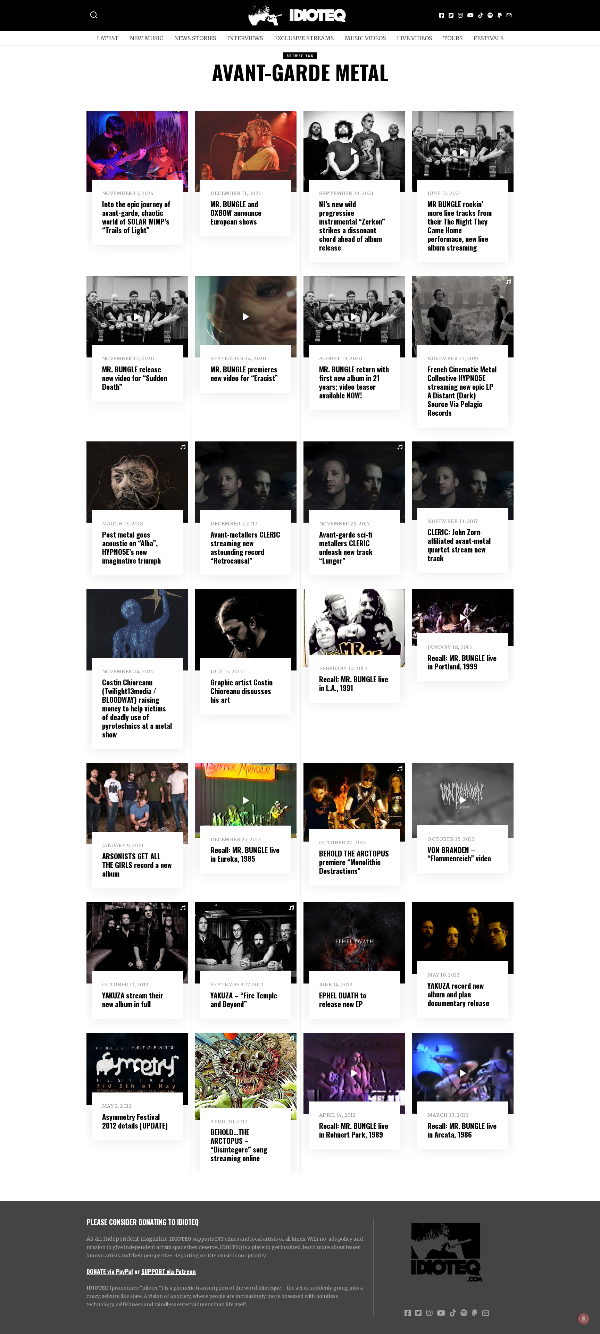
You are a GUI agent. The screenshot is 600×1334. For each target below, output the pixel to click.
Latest (108, 38)
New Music (146, 38)
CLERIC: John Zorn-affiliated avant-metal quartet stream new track (459, 544)
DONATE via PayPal (109, 1271)
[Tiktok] (480, 15)
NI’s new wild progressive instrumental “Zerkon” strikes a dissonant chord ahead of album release (352, 226)
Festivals (488, 38)
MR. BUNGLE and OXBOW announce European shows (235, 213)
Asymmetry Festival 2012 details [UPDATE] (135, 1121)
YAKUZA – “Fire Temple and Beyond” (243, 999)
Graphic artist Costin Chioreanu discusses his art (241, 691)
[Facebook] (442, 15)
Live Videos (414, 38)
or (137, 1271)
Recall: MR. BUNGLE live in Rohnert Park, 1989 (353, 1130)
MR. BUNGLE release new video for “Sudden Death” (134, 378)
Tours (452, 38)
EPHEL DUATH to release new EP (342, 999)
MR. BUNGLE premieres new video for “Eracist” (244, 373)
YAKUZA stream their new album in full (132, 999)
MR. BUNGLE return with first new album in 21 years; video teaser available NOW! (354, 382)
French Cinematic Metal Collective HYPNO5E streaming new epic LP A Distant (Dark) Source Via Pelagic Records (462, 391)
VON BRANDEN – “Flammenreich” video (459, 854)
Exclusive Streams (304, 38)
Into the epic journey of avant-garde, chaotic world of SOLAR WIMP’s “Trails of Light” (136, 217)
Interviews (245, 38)
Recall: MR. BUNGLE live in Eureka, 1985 (245, 854)
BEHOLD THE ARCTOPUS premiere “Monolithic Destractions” (354, 862)
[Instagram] (460, 15)
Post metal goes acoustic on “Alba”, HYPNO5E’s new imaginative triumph (131, 547)
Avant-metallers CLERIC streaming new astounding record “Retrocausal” (245, 547)
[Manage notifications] (583, 1318)
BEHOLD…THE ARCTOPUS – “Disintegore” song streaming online (238, 1144)
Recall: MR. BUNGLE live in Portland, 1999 (462, 662)
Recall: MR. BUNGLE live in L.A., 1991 (353, 683)
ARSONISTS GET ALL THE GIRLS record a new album (137, 865)
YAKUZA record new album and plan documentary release (458, 994)
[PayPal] (499, 15)
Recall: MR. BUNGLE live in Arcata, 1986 (462, 1130)
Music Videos (365, 38)
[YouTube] (470, 15)
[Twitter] (451, 15)
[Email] (509, 15)
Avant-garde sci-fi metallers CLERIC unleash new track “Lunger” (346, 547)
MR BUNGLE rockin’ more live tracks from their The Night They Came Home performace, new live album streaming (459, 226)
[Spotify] (490, 15)
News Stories (195, 38)
